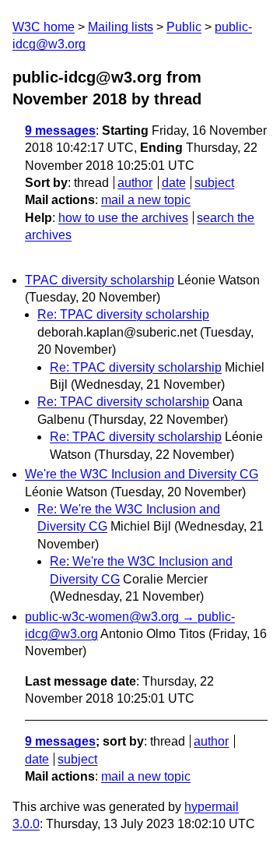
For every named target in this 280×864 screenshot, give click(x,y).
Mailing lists (120, 27)
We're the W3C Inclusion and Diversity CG (141, 474)
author (134, 182)
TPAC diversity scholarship (99, 280)
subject (214, 182)
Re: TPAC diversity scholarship (123, 314)
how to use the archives (123, 217)
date (174, 182)
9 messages (60, 130)
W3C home (43, 27)
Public (183, 27)
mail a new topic (146, 199)
